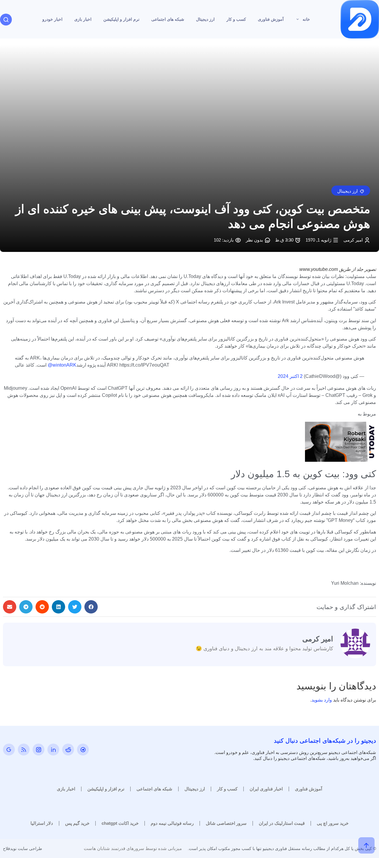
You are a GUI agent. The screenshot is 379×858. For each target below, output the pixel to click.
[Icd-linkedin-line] (53, 749)
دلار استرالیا (41, 823)
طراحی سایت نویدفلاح (22, 848)
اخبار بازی (82, 19)
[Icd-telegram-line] (83, 749)
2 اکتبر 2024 (290, 376)
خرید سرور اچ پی (333, 823)
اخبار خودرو (52, 19)
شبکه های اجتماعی (167, 19)
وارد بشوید (321, 699)
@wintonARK (62, 365)
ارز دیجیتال (205, 19)
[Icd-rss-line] (24, 749)
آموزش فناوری (271, 19)
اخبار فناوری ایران (266, 788)
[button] (350, 191)
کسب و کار (236, 19)
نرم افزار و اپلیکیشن (121, 19)
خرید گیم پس (77, 823)
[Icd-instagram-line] (38, 749)
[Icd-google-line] (9, 749)
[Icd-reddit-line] (68, 749)
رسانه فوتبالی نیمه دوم (172, 823)
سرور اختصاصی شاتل (226, 823)
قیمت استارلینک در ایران (282, 823)
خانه (306, 19)
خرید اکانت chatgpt (120, 823)
